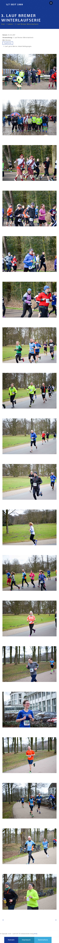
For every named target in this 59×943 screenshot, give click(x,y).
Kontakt (11, 940)
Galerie (10, 24)
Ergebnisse (8, 43)
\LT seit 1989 (14, 4)
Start (3, 24)
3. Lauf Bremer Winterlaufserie (26, 24)
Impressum (26, 940)
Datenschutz (43, 940)
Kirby (35, 933)
